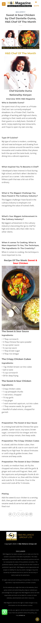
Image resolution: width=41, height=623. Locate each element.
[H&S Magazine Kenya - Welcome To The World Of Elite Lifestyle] (19, 4)
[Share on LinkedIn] (31, 514)
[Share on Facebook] (14, 514)
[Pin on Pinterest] (27, 514)
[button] (4, 4)
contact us (22, 615)
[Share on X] (18, 514)
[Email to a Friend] (22, 514)
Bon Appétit (20, 12)
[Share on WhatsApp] (10, 514)
